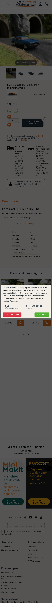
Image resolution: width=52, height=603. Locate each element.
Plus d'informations (12, 307)
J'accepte (42, 314)
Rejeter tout (12, 314)
